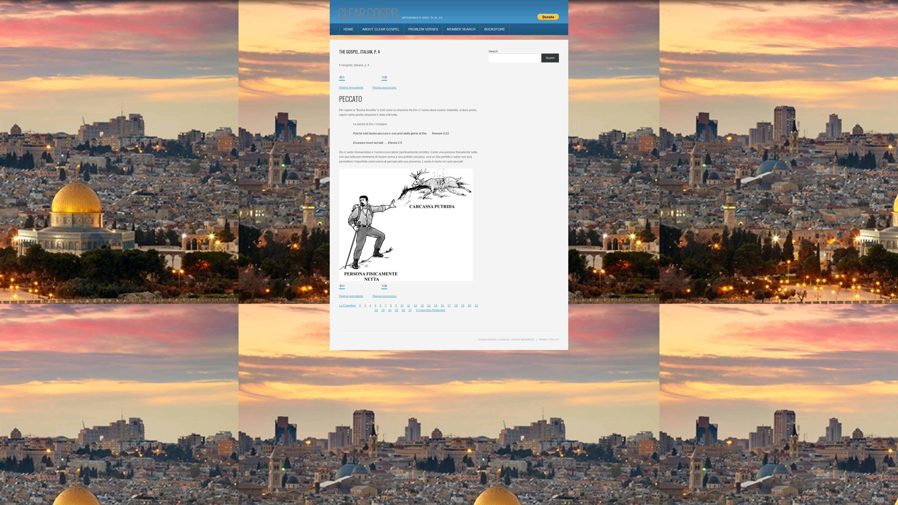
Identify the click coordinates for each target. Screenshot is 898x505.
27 (410, 310)
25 (396, 310)
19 (462, 305)
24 (389, 310)
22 (376, 310)
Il (417, 310)
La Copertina (347, 305)
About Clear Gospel (380, 29)
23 (383, 310)
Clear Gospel (369, 13)
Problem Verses (423, 29)
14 (429, 305)
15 (435, 305)
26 (403, 310)
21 (476, 305)
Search (493, 51)
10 (402, 305)
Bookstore (494, 29)
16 (442, 305)
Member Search (461, 29)
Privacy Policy (549, 339)
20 (469, 305)
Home (348, 29)
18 (456, 305)
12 (415, 305)
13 (422, 305)
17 (449, 305)
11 (408, 305)
